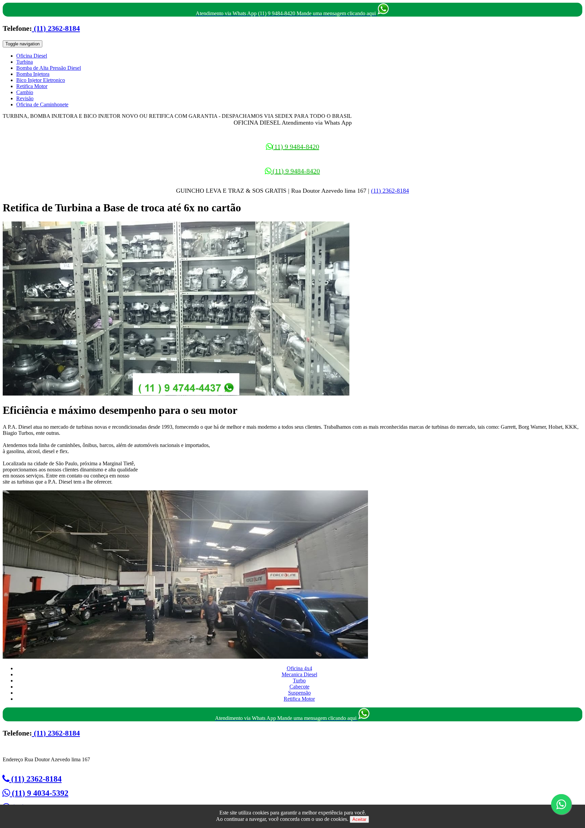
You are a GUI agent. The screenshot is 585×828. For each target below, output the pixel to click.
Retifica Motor (31, 86)
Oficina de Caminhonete (42, 104)
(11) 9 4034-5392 (39, 793)
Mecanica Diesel (299, 674)
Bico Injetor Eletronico (40, 80)
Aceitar (359, 819)
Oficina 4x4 (299, 668)
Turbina (24, 62)
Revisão (25, 98)
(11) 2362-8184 (56, 28)
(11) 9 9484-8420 (295, 146)
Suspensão (299, 693)
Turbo (299, 680)
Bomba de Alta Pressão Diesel (48, 68)
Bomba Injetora (32, 74)
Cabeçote (299, 686)
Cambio (24, 92)
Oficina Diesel (31, 56)
